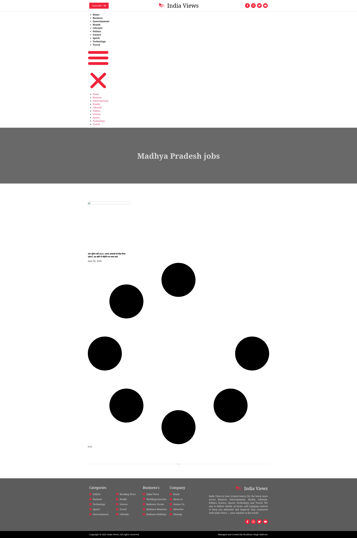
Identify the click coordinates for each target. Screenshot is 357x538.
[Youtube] (265, 5)
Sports (96, 38)
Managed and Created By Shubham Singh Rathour (243, 534)
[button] (98, 69)
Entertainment (101, 21)
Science (97, 34)
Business (98, 18)
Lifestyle (97, 28)
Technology (99, 41)
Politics (97, 31)
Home (96, 14)
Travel (96, 44)
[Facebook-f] (247, 5)
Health (96, 24)
